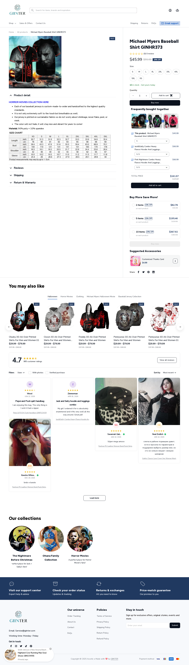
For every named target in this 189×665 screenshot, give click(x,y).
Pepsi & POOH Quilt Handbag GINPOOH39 (29, 413)
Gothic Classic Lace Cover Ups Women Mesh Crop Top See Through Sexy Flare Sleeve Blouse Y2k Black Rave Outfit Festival (159, 458)
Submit (175, 625)
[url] (114, 658)
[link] (10, 654)
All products (22, 32)
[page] (171, 23)
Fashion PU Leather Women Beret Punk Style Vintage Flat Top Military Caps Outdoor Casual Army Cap (116, 446)
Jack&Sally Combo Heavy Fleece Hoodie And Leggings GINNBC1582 (73, 419)
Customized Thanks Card (153, 259)
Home (11, 32)
